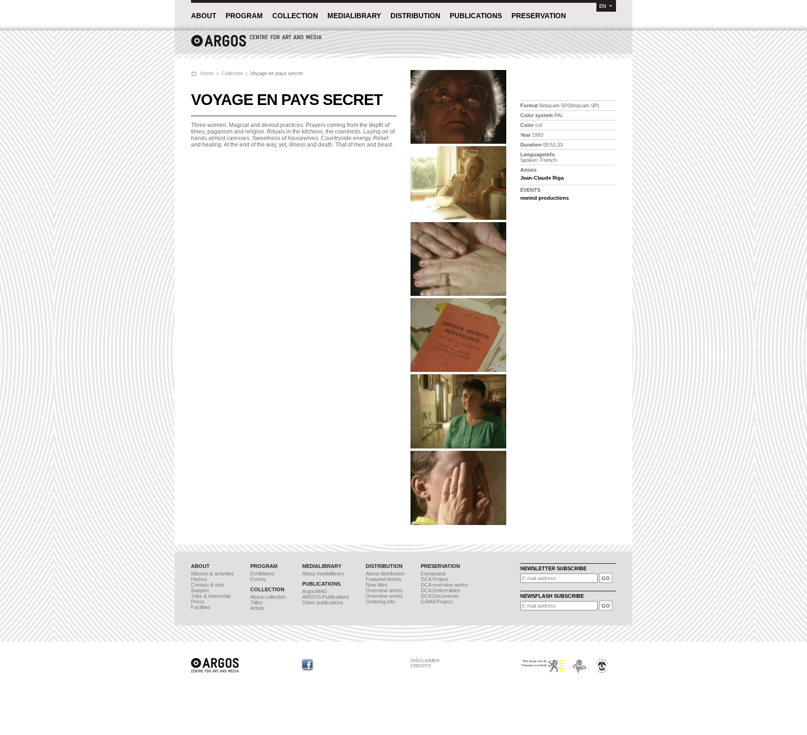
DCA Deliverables (440, 590)
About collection (268, 597)
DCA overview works (444, 585)
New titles (377, 585)
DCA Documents (440, 596)
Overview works (384, 596)
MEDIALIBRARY (354, 16)
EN (602, 6)
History (199, 579)
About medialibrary (323, 573)
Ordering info (380, 601)
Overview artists (384, 590)
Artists (257, 608)
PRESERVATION (538, 16)
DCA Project (434, 579)
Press (198, 601)
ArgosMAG (314, 591)
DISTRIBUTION (415, 16)
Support (200, 590)
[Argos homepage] (256, 45)
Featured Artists (384, 579)
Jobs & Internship (211, 596)
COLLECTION (295, 16)
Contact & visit (207, 585)
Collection (232, 73)
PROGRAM (244, 16)
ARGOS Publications (325, 597)
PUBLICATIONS (476, 16)
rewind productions (544, 198)
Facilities (201, 607)
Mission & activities (212, 573)
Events (258, 579)
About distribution (385, 573)
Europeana (433, 573)
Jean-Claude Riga (542, 178)
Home (207, 73)
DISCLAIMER (425, 660)
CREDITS (421, 665)
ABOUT (203, 16)
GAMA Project (437, 601)
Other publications (322, 602)
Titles (256, 602)
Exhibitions (262, 573)
